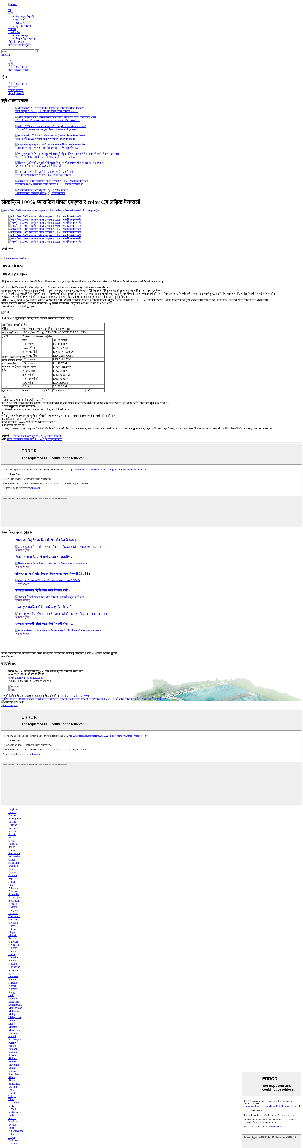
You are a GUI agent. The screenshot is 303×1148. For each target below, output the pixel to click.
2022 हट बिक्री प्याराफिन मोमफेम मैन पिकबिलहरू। (45, 540)
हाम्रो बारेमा (14, 32)
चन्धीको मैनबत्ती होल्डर (37, 698)
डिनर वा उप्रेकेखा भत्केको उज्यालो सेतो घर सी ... (39, 165)
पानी (10, 13)
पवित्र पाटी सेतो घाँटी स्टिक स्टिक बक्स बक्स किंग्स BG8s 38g (52, 573)
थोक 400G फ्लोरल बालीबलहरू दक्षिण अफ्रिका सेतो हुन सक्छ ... (47, 129)
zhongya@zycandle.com (25, 677)
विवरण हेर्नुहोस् (22, 549)
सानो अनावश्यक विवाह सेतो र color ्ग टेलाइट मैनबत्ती (43, 175)
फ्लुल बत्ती (20, 19)
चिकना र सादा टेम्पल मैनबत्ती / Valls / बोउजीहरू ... (45, 557)
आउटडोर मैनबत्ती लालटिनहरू (65, 698)
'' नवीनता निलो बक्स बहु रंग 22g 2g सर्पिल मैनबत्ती (40, 193)
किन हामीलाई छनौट (25, 38)
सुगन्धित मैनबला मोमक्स (13, 698)
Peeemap (85, 695)
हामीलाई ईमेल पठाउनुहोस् (13, 258)
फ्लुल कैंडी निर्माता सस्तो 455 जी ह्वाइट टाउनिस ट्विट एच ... (45, 156)
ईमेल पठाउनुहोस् (9, 705)
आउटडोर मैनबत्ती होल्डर (154, 698)
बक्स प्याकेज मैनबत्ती (18, 70)
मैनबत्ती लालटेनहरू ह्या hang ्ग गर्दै (99, 698)
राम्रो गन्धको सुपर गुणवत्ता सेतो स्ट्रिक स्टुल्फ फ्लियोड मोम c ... (46, 147)
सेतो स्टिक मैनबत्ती (24, 16)
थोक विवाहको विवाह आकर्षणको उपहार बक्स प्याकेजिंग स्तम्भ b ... (47, 120)
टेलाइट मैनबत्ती (22, 22)
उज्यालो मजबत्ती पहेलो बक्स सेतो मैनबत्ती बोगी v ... (44, 590)
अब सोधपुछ (7, 656)
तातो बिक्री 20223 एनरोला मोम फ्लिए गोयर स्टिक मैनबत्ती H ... (46, 138)
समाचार (12, 29)
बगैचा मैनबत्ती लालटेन (129, 698)
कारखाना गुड (21, 35)
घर (9, 10)
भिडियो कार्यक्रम (16, 41)
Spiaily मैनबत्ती (23, 26)
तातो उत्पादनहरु (69, 695)
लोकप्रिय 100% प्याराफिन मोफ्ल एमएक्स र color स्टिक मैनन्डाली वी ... (50, 184)
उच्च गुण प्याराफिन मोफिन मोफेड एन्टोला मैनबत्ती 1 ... (46, 607)
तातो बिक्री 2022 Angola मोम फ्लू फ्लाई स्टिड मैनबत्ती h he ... (46, 111)
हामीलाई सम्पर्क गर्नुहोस (19, 44)
